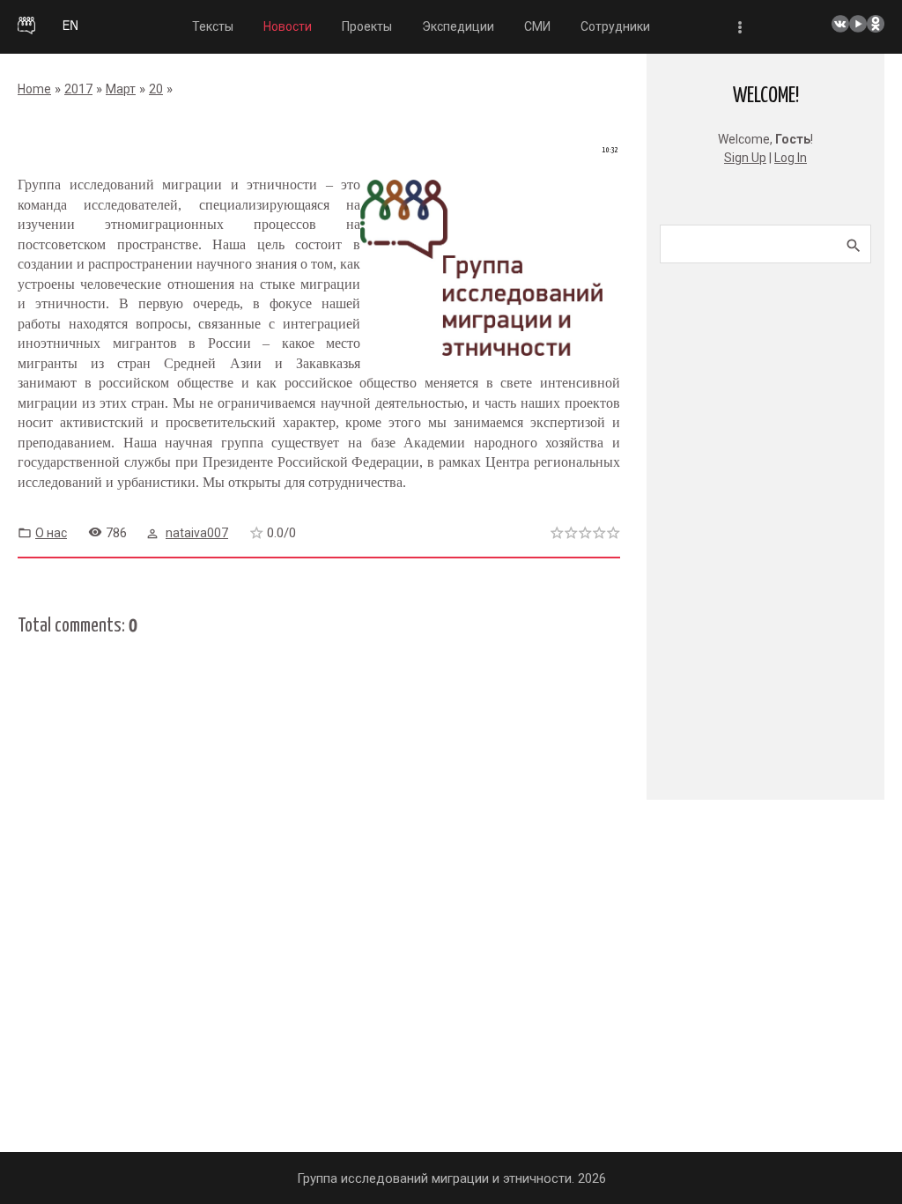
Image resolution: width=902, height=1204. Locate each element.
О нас (51, 533)
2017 (78, 89)
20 (156, 89)
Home (34, 89)
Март (121, 89)
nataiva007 (197, 533)
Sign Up (745, 158)
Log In (790, 158)
